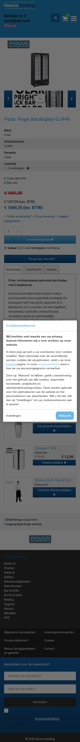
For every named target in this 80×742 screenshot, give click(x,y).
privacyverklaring (49, 364)
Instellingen (13, 415)
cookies (11, 364)
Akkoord (65, 415)
